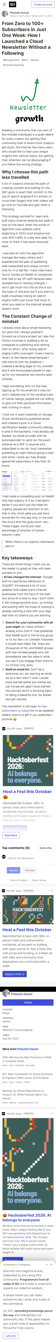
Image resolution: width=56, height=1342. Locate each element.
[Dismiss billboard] (51, 1264)
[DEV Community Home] (12, 4)
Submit (13, 870)
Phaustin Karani (19, 12)
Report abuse (39, 880)
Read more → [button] (13, 1260)
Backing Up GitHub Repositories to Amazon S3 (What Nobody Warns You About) (24, 1096)
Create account (43, 4)
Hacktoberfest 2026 (19, 1237)
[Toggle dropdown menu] (51, 728)
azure (35, 59)
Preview (30, 870)
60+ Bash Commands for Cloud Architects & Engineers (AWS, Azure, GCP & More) (27, 1077)
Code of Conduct (18, 880)
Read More (11, 835)
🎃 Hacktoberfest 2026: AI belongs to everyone (26, 1217)
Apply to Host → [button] (14, 974)
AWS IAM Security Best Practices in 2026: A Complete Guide (27, 1061)
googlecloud (11, 59)
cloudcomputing (13, 64)
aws (25, 59)
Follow (28, 1002)
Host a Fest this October (26, 929)
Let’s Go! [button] (11, 1335)
